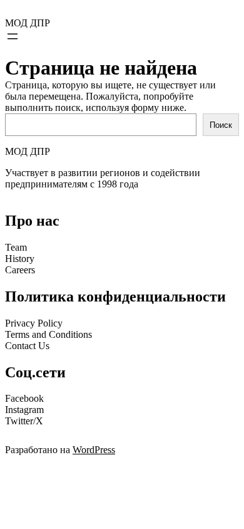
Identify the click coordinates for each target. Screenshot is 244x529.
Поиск (221, 125)
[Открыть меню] (12, 36)
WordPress (94, 449)
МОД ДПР (27, 23)
